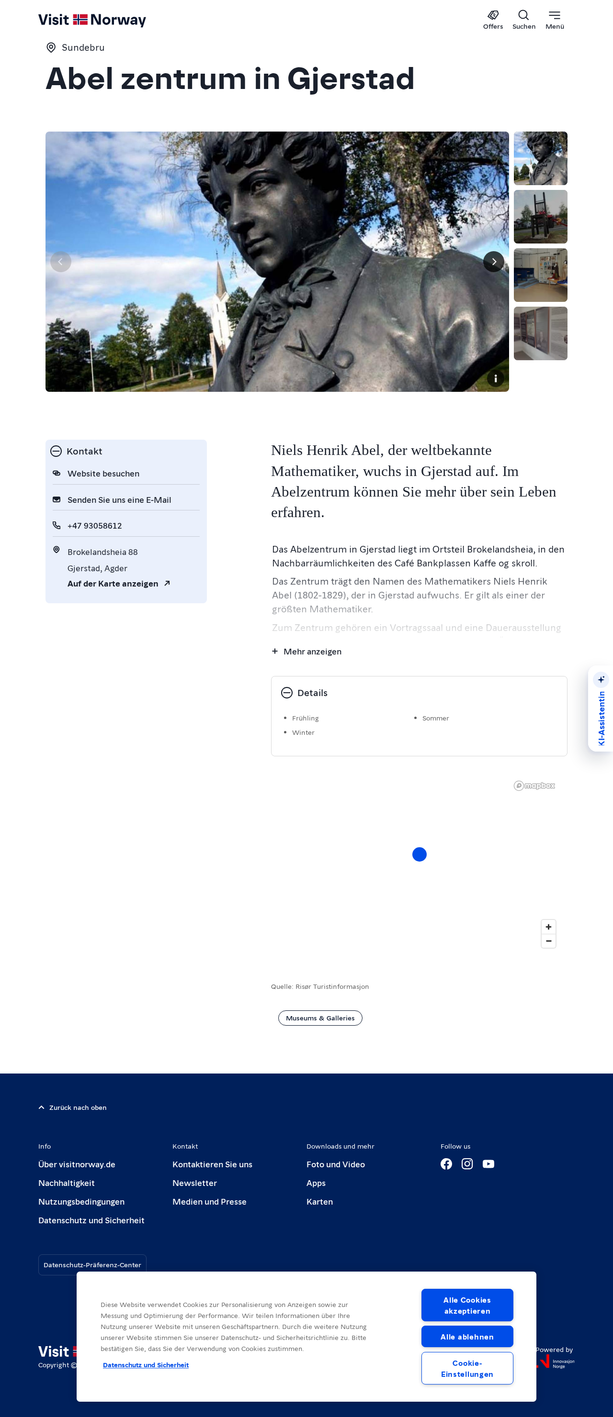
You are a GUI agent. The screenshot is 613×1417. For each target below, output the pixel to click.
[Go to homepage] (108, 20)
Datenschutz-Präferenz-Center (92, 1264)
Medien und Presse (209, 1201)
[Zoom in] (549, 927)
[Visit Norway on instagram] (467, 1164)
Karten (319, 1201)
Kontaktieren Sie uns (212, 1163)
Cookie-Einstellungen (467, 1368)
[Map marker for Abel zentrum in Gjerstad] (419, 854)
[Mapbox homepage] (534, 785)
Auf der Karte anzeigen (113, 582)
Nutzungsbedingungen (81, 1201)
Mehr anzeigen (312, 650)
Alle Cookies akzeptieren (467, 1305)
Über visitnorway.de (76, 1163)
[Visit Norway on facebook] (446, 1164)
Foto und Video (335, 1163)
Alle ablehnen (467, 1336)
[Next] (493, 261)
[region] (419, 863)
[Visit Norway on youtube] (488, 1164)
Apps (316, 1182)
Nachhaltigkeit (66, 1182)
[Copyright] (495, 378)
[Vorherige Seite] (60, 261)
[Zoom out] (549, 941)
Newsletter (194, 1182)
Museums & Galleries (320, 1017)
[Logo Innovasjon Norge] (555, 1361)
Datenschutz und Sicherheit (91, 1219)
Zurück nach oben (78, 1107)
